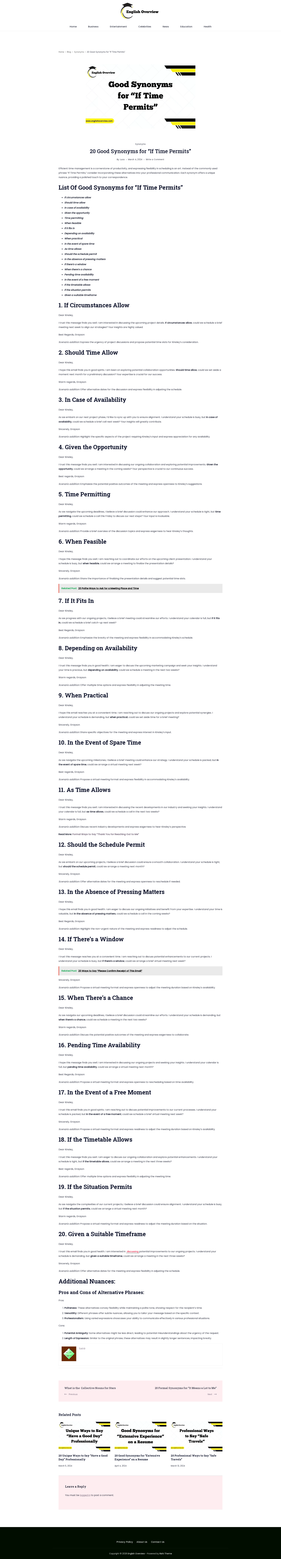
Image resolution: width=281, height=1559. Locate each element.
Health (207, 26)
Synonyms (140, 144)
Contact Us (158, 1542)
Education (186, 26)
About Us (142, 1542)
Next (210, 1394)
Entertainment (118, 26)
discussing (132, 1251)
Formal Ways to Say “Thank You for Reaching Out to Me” (105, 834)
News (166, 26)
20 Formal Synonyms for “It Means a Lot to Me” (186, 1388)
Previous (73, 1394)
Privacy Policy (124, 1542)
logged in (85, 1495)
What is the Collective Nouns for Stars (90, 1388)
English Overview (136, 1553)
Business (93, 26)
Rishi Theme (166, 1553)
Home (73, 26)
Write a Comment (155, 160)
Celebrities (144, 26)
